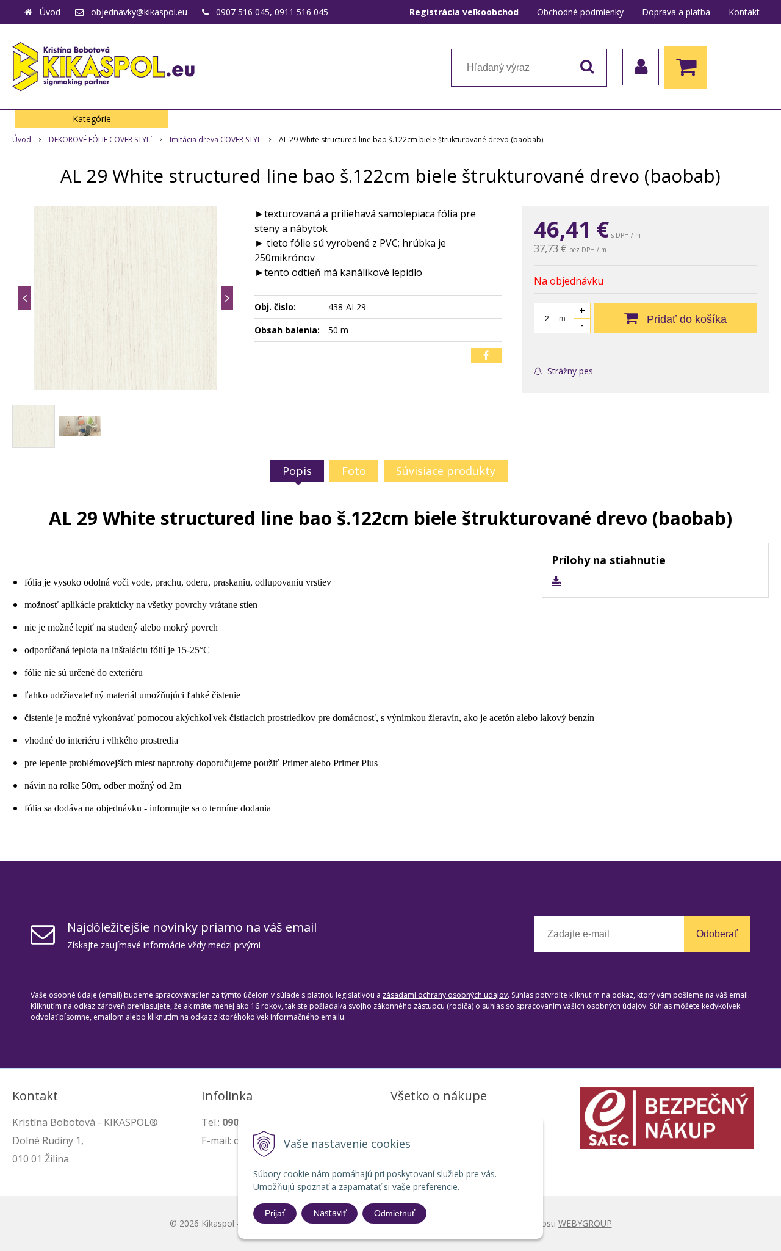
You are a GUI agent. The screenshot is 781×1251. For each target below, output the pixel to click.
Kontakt (744, 12)
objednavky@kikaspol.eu (139, 12)
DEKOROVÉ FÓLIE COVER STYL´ (100, 139)
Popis (297, 470)
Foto (354, 470)
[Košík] (688, 67)
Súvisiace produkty (445, 470)
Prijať (275, 1213)
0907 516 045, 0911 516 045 (272, 12)
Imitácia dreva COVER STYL (215, 139)
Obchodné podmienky (580, 12)
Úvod (50, 12)
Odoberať (717, 934)
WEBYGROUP (585, 1223)
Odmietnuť (394, 1213)
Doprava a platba (676, 12)
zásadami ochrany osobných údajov (445, 995)
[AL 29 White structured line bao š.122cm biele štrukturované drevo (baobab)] (125, 298)
